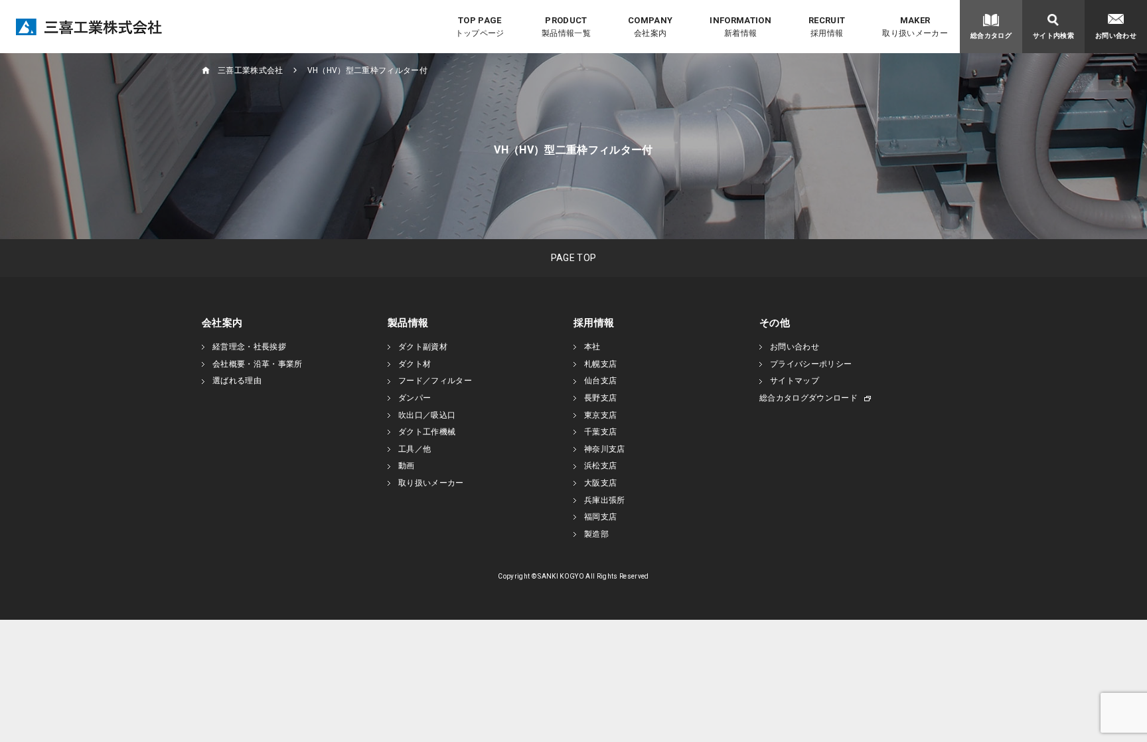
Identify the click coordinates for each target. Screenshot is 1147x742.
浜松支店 (600, 465)
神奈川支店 (604, 449)
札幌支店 (600, 364)
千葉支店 (600, 431)
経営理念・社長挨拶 (249, 346)
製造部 (596, 534)
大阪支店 (600, 483)
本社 (592, 346)
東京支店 (600, 415)
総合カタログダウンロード (808, 398)
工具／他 (414, 449)
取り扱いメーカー (431, 483)
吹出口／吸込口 (426, 415)
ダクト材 (414, 364)
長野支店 (600, 398)
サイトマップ (794, 380)
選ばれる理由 (237, 380)
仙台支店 (600, 380)
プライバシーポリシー (811, 364)
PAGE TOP (574, 257)
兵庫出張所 (604, 500)
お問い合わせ (794, 346)
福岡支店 (600, 516)
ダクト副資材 (422, 346)
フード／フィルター (435, 380)
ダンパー (414, 398)
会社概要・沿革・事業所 (257, 364)
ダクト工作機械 (426, 431)
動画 (406, 465)
